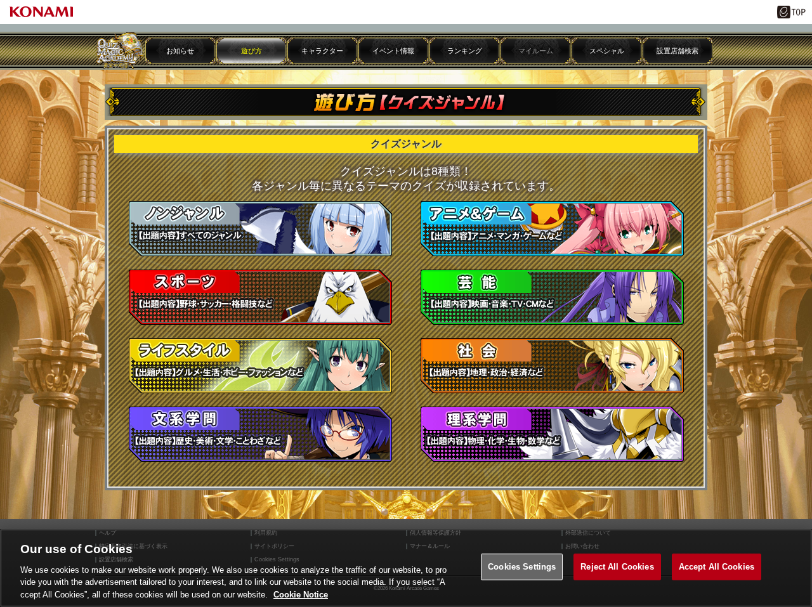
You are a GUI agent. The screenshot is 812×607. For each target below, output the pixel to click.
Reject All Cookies (616, 566)
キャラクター (322, 51)
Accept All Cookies (716, 566)
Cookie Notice (300, 594)
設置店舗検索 (677, 51)
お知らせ (180, 51)
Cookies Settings (522, 566)
